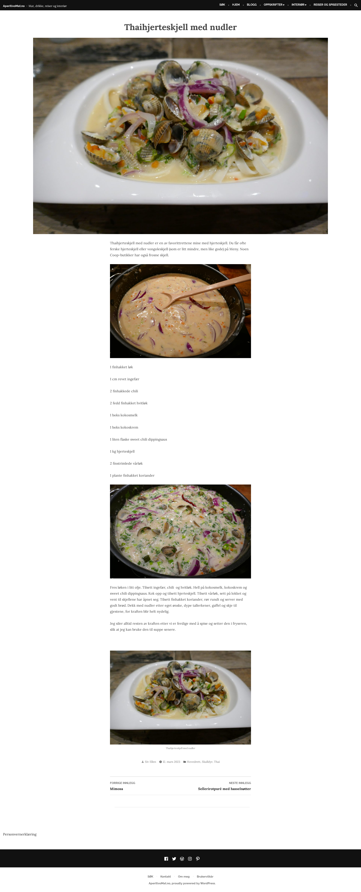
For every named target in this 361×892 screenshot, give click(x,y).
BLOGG (252, 4)
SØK (222, 4)
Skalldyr (207, 761)
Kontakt (165, 876)
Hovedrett (193, 761)
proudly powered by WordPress (193, 883)
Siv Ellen (150, 761)
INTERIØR (298, 4)
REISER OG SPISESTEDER (330, 4)
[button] (354, 5)
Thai (217, 761)
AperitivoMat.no (14, 6)
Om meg (184, 876)
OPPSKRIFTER (273, 4)
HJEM (236, 4)
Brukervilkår (205, 876)
